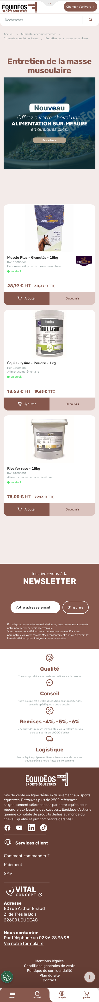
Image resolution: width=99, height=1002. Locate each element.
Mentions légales (49, 961)
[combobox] (41, 20)
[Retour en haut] (89, 977)
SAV (8, 873)
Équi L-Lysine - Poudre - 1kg (31, 363)
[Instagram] (44, 827)
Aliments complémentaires (21, 38)
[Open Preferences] (7, 977)
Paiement (13, 864)
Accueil (8, 34)
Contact (49, 980)
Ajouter (30, 298)
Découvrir (72, 298)
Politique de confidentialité (49, 970)
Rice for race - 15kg (23, 468)
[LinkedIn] (32, 827)
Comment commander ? (27, 856)
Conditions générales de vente (49, 966)
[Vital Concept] (25, 892)
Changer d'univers (78, 6)
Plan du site (50, 975)
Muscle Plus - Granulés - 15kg (32, 257)
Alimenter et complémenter (38, 34)
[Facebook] (8, 827)
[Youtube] (20, 827)
